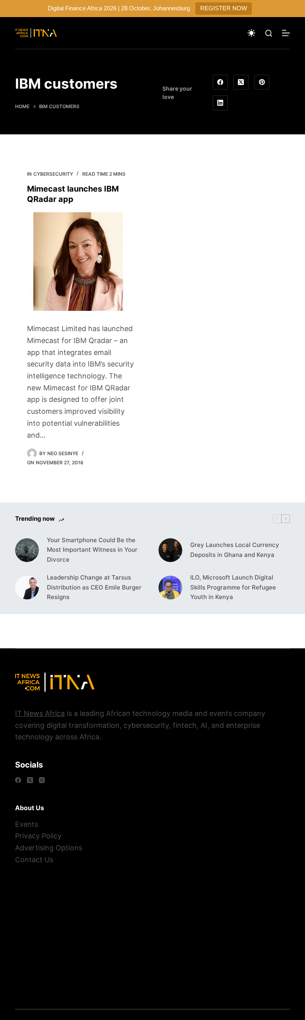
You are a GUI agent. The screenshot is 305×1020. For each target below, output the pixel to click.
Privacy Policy (38, 836)
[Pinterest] (262, 82)
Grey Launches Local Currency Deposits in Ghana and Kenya (234, 549)
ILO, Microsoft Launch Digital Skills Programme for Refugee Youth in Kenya (233, 587)
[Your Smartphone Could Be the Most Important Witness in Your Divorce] (27, 550)
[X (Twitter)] (241, 82)
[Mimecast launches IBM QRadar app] (81, 261)
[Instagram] (42, 780)
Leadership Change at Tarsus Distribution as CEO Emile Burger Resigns (94, 587)
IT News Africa (40, 713)
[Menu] (286, 33)
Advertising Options (48, 848)
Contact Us (34, 859)
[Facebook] (220, 82)
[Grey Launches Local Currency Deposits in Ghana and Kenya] (170, 550)
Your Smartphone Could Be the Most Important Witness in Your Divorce (92, 550)
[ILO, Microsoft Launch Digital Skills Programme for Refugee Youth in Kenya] (170, 587)
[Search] (268, 33)
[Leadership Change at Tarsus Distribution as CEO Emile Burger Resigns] (27, 587)
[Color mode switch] (251, 33)
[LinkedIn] (220, 103)
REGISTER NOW (223, 8)
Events (26, 824)
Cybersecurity (53, 174)
